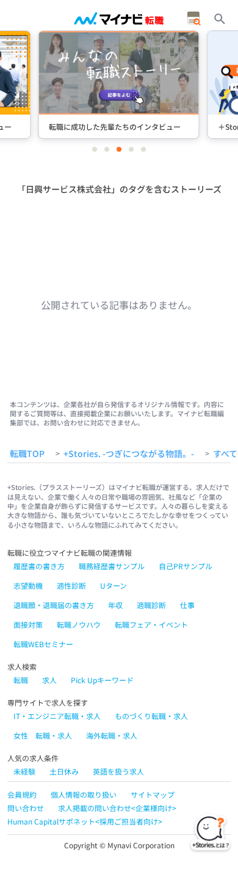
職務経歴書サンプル (112, 566)
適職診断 (151, 605)
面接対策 (28, 624)
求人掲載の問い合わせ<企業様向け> (117, 808)
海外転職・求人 (111, 735)
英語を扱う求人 (118, 771)
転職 (20, 680)
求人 (49, 680)
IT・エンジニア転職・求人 (57, 716)
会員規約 (22, 794)
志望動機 (28, 585)
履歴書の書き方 (39, 566)
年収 (115, 605)
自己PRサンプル (185, 566)
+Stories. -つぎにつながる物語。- (128, 454)
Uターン (113, 585)
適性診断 (71, 585)
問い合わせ (25, 808)
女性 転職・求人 (42, 735)
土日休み (64, 771)
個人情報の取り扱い (84, 794)
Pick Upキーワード (102, 680)
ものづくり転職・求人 (151, 716)
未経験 (24, 771)
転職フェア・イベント (151, 624)
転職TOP (27, 454)
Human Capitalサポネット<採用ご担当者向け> (84, 821)
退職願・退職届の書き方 (53, 605)
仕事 (187, 605)
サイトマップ (153, 794)
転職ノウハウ (79, 624)
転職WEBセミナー (43, 644)
